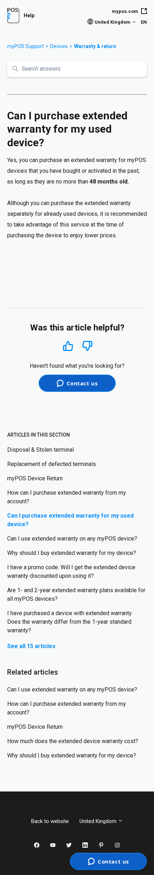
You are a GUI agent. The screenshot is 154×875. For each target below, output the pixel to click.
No (87, 346)
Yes (68, 345)
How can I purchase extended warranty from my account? (66, 497)
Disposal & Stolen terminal (40, 449)
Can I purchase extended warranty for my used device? (70, 520)
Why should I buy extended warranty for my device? (71, 553)
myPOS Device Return (35, 478)
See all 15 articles (31, 646)
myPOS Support (25, 46)
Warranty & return (95, 46)
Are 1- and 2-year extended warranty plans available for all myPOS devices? (76, 594)
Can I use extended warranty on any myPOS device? (72, 538)
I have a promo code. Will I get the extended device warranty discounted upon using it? (71, 571)
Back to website (50, 821)
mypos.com (125, 11)
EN (144, 22)
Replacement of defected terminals (51, 464)
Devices (59, 46)
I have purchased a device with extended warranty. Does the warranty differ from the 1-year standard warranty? (70, 622)
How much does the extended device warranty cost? (72, 741)
